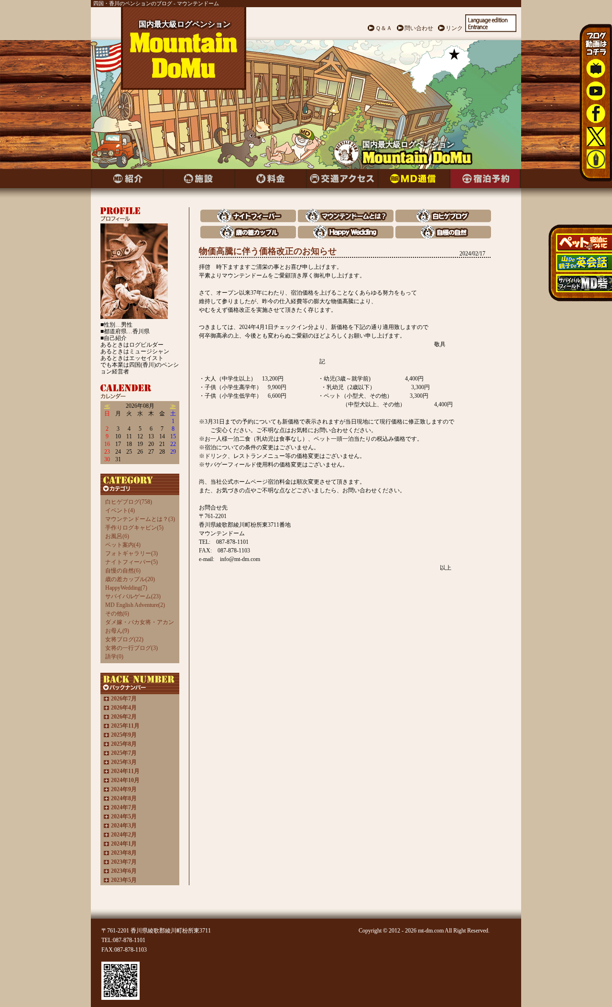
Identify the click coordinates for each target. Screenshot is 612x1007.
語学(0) (114, 656)
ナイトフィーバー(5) (131, 562)
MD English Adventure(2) (135, 605)
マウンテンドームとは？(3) (140, 519)
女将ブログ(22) (124, 639)
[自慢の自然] (443, 237)
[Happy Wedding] (345, 237)
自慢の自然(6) (123, 570)
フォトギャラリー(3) (131, 553)
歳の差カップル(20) (130, 579)
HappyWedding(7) (126, 587)
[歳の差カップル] (248, 237)
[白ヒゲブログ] (443, 220)
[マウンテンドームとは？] (345, 220)
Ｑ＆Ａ (383, 28)
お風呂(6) (117, 536)
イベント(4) (120, 510)
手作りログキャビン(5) (134, 527)
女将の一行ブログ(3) (131, 648)
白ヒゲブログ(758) (128, 501)
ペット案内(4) (123, 544)
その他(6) (117, 613)
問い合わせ (418, 28)
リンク (454, 28)
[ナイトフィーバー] (248, 220)
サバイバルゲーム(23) (133, 596)
